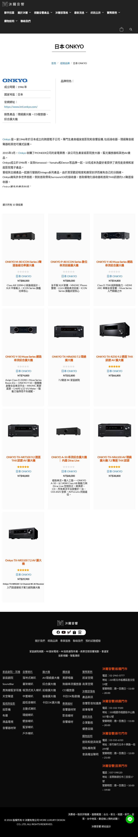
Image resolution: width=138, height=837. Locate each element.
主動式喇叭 (29, 708)
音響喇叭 (28, 671)
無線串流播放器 (71, 683)
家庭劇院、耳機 (11, 671)
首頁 (53, 63)
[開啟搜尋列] (131, 29)
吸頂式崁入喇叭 (32, 690)
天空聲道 (8, 696)
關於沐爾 (23, 12)
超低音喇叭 (29, 702)
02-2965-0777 (117, 675)
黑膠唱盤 (67, 677)
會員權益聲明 (90, 754)
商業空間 (87, 683)
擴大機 (46, 671)
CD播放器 (68, 690)
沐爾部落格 (61, 12)
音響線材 (67, 721)
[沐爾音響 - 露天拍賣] (80, 633)
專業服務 (65, 640)
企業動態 (87, 722)
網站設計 (106, 826)
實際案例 (112, 12)
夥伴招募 (9, 12)
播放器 (66, 671)
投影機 (7, 709)
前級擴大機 (49, 690)
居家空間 (87, 677)
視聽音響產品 (41, 12)
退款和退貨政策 (91, 741)
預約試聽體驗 (93, 640)
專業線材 (67, 703)
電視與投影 (9, 703)
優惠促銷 (87, 728)
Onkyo (6, 139)
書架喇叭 (28, 683)
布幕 (5, 715)
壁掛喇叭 (28, 721)
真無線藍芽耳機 (12, 690)
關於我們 (40, 640)
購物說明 (9, 20)
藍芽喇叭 (28, 727)
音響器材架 (9, 727)
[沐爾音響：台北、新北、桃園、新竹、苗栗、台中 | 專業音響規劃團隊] (14, 4)
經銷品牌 (96, 12)
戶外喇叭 (28, 733)
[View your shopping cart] (121, 29)
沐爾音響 (96, 826)
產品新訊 (87, 697)
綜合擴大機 (49, 683)
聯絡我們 (26, 20)
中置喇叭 (28, 696)
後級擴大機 (49, 696)
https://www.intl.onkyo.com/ (21, 106)
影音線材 (67, 715)
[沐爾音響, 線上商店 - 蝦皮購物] (74, 633)
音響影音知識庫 (91, 703)
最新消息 (79, 12)
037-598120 (115, 772)
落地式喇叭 (29, 677)
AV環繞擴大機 (50, 677)
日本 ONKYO (23, 276)
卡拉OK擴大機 (51, 702)
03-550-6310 (116, 740)
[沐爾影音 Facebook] (58, 633)
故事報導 (87, 709)
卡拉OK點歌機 (71, 696)
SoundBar (8, 683)
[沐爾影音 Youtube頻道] (64, 633)
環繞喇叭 (28, 714)
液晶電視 (8, 721)
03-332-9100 (116, 707)
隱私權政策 (89, 748)
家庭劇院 (8, 677)
